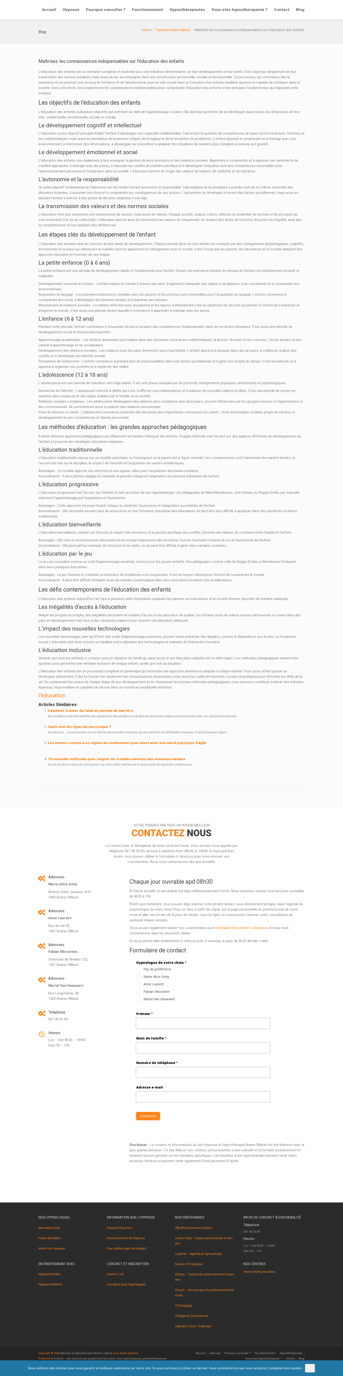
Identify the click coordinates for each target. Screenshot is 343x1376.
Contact (281, 9)
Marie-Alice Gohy (49, 1228)
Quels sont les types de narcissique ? (79, 727)
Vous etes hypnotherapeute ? (239, 9)
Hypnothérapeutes (187, 9)
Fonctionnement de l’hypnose (126, 1238)
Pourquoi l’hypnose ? (120, 1228)
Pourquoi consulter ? (105, 9)
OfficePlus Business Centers (193, 1228)
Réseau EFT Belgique (189, 1264)
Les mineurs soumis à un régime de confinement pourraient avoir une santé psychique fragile (127, 743)
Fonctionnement (147, 9)
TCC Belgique (183, 1305)
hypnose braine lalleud (173, 30)
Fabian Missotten (49, 1238)
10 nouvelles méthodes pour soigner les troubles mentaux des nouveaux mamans (116, 759)
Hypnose (71, 9)
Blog (300, 9)
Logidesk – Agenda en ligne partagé (198, 1253)
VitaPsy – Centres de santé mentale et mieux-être (204, 1277)
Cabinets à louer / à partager (193, 1326)
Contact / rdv (115, 1274)
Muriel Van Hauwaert (51, 1248)
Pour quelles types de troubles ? (127, 1248)
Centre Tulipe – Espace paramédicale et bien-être (204, 1241)
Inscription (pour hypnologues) (126, 1284)
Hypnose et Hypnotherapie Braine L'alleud (86, 1353)
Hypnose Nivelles (49, 1274)
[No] (337, 1368)
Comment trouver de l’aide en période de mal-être (90, 711)
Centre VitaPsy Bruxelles (259, 1271)
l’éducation (52, 695)
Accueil (49, 9)
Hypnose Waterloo (50, 1284)
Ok (310, 1368)
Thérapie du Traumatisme (191, 1316)
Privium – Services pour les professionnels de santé (204, 1292)
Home (146, 30)
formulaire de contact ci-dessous (241, 928)
